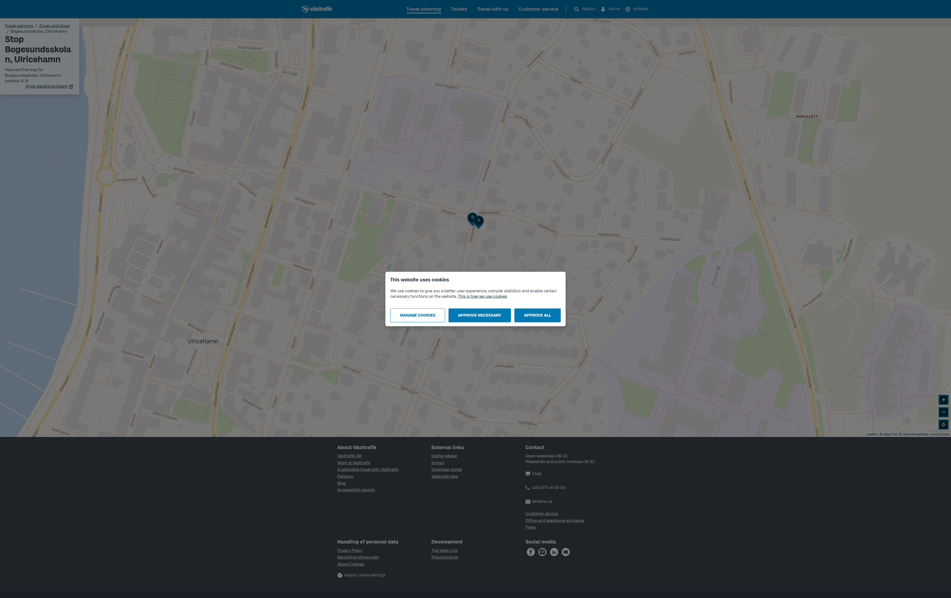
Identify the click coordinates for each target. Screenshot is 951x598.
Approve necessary (479, 315)
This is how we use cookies (482, 296)
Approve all (537, 315)
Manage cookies (417, 315)
